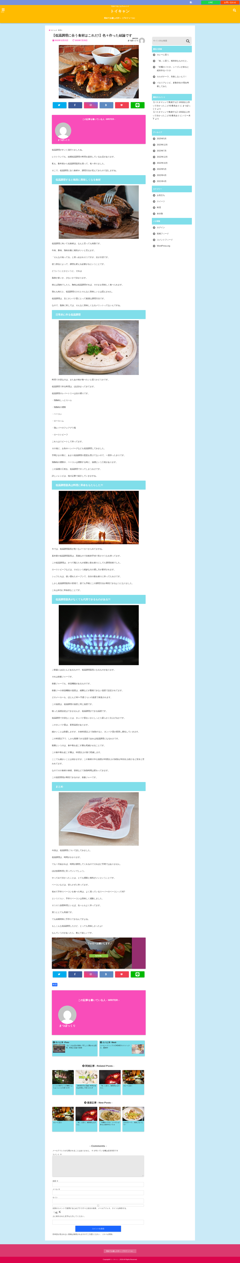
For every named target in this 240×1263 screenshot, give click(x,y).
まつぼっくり (133, 41)
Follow (99, 950)
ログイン (161, 227)
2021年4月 (161, 181)
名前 (55, 1181)
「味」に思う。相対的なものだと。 (173, 61)
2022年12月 (162, 157)
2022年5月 (161, 169)
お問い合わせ (230, 2)
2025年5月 (161, 139)
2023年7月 (161, 151)
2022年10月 (162, 163)
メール (56, 1189)
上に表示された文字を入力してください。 (69, 1216)
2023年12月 (162, 145)
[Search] (188, 41)
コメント (57, 1154)
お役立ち (161, 195)
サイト (55, 1197)
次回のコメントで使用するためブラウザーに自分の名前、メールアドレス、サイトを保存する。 (90, 1208)
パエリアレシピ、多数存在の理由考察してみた (173, 84)
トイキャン (120, 11)
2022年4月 (161, 175)
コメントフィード (165, 240)
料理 (55, 985)
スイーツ (161, 201)
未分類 (160, 214)
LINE (210, 2)
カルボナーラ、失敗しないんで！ (172, 77)
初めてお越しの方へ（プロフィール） (120, 18)
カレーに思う (163, 55)
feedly (99, 956)
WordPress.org (163, 246)
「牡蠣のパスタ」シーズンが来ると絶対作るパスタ (173, 69)
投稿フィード (163, 234)
